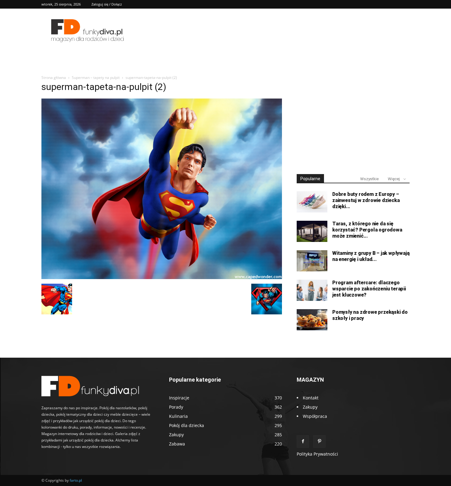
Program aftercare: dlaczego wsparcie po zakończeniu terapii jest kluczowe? (369, 289)
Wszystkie (369, 179)
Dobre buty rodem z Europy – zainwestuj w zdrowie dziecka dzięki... (365, 200)
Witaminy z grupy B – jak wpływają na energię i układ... (370, 256)
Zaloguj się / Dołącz (106, 4)
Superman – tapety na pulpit (96, 77)
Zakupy (310, 407)
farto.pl (76, 480)
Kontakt (310, 398)
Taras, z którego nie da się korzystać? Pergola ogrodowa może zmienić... (367, 230)
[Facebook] (303, 441)
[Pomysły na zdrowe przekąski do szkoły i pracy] (312, 319)
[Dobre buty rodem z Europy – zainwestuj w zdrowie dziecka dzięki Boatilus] (312, 201)
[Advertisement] (353, 122)
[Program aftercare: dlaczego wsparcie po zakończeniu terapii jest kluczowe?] (312, 290)
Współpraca (315, 416)
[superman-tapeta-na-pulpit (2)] (161, 277)
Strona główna (53, 77)
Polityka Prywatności (317, 454)
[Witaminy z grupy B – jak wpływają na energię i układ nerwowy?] (312, 260)
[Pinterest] (319, 441)
